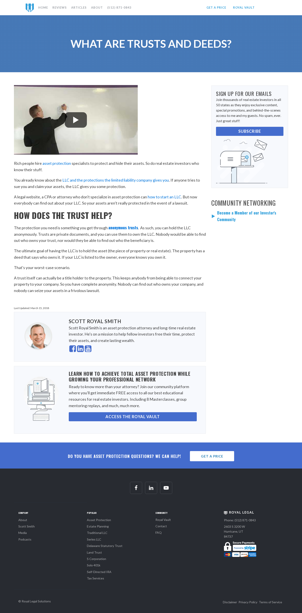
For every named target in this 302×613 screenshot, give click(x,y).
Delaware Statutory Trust (104, 546)
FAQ (158, 532)
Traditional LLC (97, 533)
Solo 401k (93, 565)
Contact (161, 526)
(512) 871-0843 (119, 7)
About (97, 7)
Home (43, 7)
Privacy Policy (248, 602)
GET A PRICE (216, 7)
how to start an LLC (164, 196)
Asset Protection (99, 520)
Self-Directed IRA (99, 572)
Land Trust (94, 552)
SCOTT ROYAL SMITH (95, 321)
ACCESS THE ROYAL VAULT (132, 416)
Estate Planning (98, 526)
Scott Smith (26, 526)
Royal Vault (163, 520)
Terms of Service (270, 602)
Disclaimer (230, 602)
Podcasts (24, 539)
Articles (79, 7)
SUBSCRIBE (249, 131)
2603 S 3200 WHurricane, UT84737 (234, 531)
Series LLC (94, 539)
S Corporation (96, 559)
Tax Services (95, 578)
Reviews (59, 7)
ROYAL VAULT (244, 7)
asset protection (56, 163)
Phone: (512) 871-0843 (240, 520)
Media (22, 533)
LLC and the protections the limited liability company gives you (115, 180)
